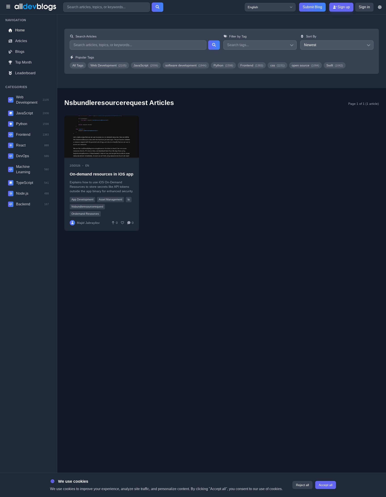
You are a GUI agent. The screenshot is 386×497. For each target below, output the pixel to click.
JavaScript (146, 65)
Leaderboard (25, 73)
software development (185, 65)
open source (305, 65)
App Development (82, 199)
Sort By (311, 36)
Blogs (19, 52)
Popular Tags (85, 57)
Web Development (108, 65)
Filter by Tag (238, 36)
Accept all (325, 485)
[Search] (157, 7)
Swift (334, 65)
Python (223, 65)
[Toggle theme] (379, 7)
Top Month (23, 62)
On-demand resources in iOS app (101, 174)
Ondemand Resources (85, 213)
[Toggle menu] (8, 7)
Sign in (364, 7)
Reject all (302, 485)
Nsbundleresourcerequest (87, 206)
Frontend (251, 65)
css (277, 65)
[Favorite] (122, 222)
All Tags (77, 65)
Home (20, 30)
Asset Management (110, 199)
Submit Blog (312, 7)
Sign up (343, 7)
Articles (21, 41)
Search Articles (86, 36)
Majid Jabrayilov (88, 223)
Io (129, 199)
